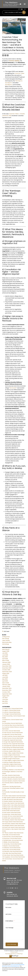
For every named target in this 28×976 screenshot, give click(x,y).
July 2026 (4, 653)
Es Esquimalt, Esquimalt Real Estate (12, 740)
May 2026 (5, 657)
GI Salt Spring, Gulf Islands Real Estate (12, 747)
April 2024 (5, 703)
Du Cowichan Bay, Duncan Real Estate (13, 725)
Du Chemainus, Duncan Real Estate (12, 723)
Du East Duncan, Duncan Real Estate (12, 732)
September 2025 (7, 671)
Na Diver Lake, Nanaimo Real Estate (12, 777)
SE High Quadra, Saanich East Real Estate (13, 797)
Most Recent (5, 649)
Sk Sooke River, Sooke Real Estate (11, 814)
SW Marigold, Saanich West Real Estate (13, 825)
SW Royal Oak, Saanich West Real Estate (13, 827)
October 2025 (6, 670)
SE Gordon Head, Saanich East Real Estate (14, 796)
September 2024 (7, 694)
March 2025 (5, 683)
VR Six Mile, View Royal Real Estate (11, 853)
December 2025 (6, 666)
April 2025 (5, 681)
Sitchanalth (13, 388)
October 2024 (6, 692)
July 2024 (5, 697)
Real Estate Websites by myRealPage (14, 953)
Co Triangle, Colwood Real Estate (11, 714)
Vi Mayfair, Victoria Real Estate (10, 846)
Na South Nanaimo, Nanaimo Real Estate (13, 781)
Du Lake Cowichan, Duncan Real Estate (13, 736)
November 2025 (6, 668)
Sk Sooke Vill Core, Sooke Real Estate (12, 816)
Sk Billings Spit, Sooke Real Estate (11, 809)
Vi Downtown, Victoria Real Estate (11, 838)
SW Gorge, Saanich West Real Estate (12, 822)
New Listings (5, 638)
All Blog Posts (6, 637)
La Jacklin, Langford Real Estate (11, 755)
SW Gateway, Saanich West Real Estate (13, 820)
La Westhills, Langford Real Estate (11, 764)
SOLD (25, 9)
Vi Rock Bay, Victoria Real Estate (11, 849)
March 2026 (5, 660)
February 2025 (6, 684)
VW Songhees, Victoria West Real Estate (13, 857)
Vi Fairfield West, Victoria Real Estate (12, 840)
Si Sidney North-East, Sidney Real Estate (13, 805)
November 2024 (6, 690)
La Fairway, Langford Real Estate (11, 751)
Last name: (8, 914)
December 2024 (6, 688)
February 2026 (6, 662)
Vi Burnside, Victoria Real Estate (11, 835)
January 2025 (6, 686)
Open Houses (6, 640)
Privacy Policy (14, 952)
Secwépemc (8, 84)
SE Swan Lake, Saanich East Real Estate (13, 803)
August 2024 (5, 696)
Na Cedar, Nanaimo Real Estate (11, 775)
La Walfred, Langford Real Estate (11, 762)
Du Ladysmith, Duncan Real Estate (11, 734)
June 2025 (5, 677)
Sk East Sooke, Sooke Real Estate (11, 812)
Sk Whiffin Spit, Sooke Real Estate (11, 818)
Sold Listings (5, 644)
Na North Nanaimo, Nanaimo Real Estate (13, 779)
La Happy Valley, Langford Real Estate (12, 753)
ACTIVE (19, 9)
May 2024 (5, 701)
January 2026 (6, 664)
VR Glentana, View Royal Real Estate (12, 851)
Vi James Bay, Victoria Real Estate (11, 844)
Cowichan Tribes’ (19, 73)
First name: (8, 907)
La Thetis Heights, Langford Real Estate (13, 760)
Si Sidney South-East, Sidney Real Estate (13, 807)
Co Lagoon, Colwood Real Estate (11, 710)
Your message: (9, 927)
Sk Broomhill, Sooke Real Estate (11, 810)
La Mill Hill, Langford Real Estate (11, 758)
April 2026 (5, 659)
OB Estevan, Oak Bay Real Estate (11, 786)
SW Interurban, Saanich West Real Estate (13, 823)
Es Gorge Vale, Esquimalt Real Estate (12, 742)
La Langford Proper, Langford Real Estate (13, 757)
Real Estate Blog (6, 642)
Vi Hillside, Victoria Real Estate (10, 842)
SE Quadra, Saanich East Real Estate (12, 801)
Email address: (9, 921)
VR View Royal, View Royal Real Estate (12, 855)
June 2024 (5, 699)
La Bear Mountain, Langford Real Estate (13, 749)
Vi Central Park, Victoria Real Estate (12, 836)
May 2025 (5, 679)
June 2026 (5, 655)
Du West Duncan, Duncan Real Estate (12, 738)
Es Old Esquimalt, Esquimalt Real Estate (13, 745)
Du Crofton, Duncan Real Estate (11, 731)
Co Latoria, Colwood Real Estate (11, 712)
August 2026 (5, 651)
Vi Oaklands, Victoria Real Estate (11, 848)
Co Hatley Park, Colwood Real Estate (12, 708)
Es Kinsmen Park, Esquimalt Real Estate (13, 744)
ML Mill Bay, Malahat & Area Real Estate (13, 770)
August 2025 (5, 673)
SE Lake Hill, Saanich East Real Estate (12, 799)
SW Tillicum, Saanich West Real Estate (12, 833)
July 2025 (4, 675)
